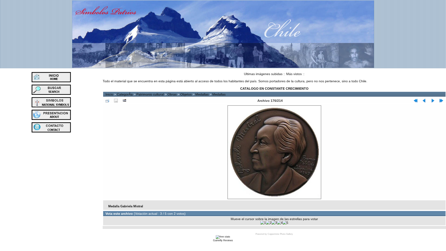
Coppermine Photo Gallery (280, 234)
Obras (172, 94)
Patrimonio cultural (150, 94)
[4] (280, 223)
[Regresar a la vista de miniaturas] (107, 100)
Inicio (109, 94)
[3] (274, 223)
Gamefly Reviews (223, 240)
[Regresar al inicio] (415, 100)
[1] (263, 223)
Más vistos (294, 74)
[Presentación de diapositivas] (124, 100)
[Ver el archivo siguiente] (433, 100)
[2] (269, 223)
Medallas (202, 94)
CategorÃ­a (125, 94)
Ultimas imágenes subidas (263, 74)
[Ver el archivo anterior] (424, 100)
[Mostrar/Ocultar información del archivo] (116, 100)
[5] (285, 223)
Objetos (186, 94)
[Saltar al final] (441, 100)
